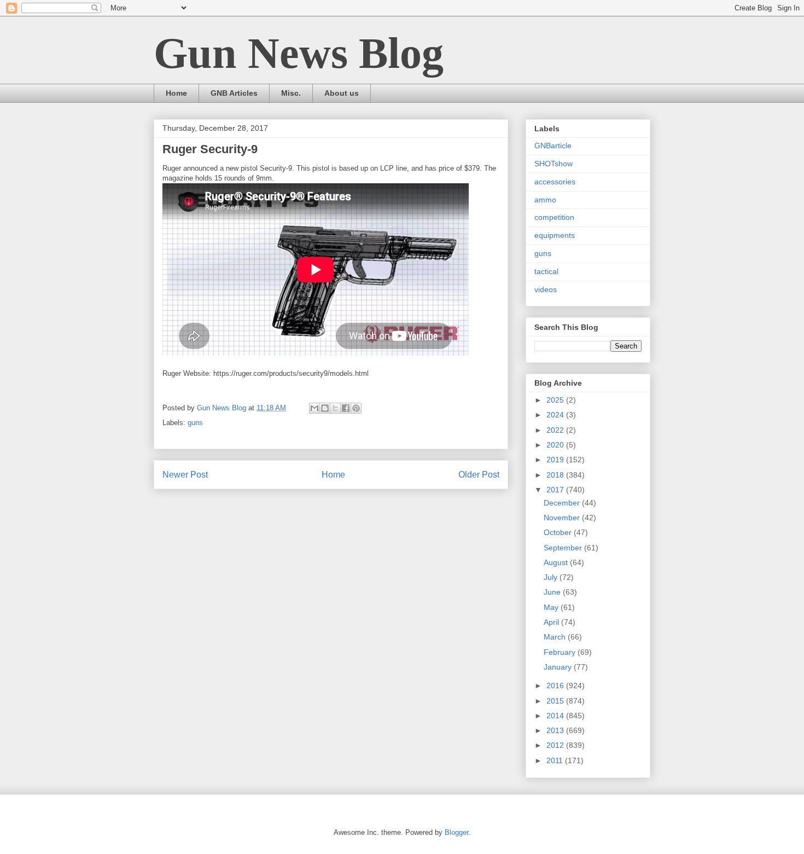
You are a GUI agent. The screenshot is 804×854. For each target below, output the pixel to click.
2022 (556, 430)
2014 (556, 715)
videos (545, 289)
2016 (556, 685)
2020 (556, 444)
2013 (556, 730)
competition (554, 217)
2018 (556, 474)
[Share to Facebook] (345, 408)
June (553, 592)
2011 (555, 760)
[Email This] (314, 408)
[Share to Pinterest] (356, 408)
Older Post (478, 474)
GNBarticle (553, 145)
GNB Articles (234, 93)
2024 (556, 414)
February (561, 652)
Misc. (291, 93)
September (564, 547)
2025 (556, 400)
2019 (556, 459)
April (552, 622)
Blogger (456, 832)
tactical (546, 271)
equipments (554, 235)
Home (176, 93)
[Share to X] (335, 408)
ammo (545, 199)
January (559, 667)
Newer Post (185, 474)
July (552, 577)
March (556, 636)
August (557, 562)
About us (341, 93)
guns (195, 423)
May (552, 607)
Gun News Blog (299, 53)
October (559, 532)
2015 (556, 700)
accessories (554, 181)
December (563, 502)
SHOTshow (553, 163)
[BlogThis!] (324, 408)
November (563, 517)
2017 (556, 489)
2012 (556, 745)
